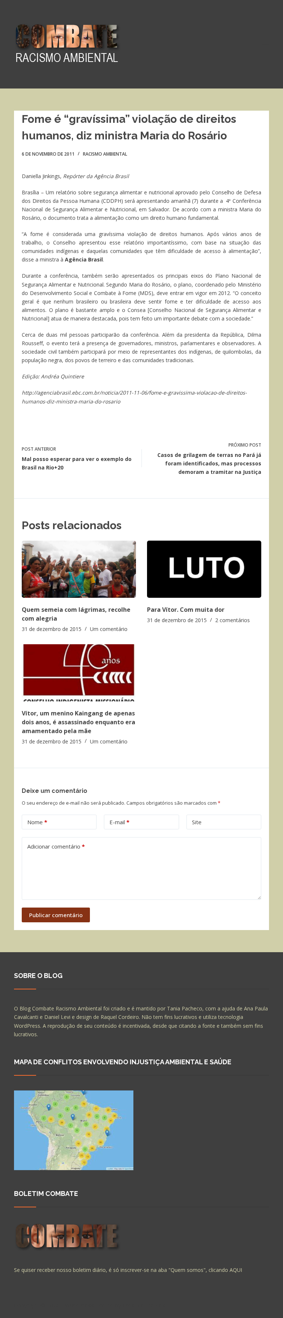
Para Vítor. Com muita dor (185, 610)
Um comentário (108, 628)
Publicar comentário (56, 915)
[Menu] (265, 44)
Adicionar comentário (56, 846)
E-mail (119, 822)
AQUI (236, 1269)
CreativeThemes (144, 1305)
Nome (37, 822)
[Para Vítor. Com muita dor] (204, 569)
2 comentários (232, 620)
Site (197, 822)
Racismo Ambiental (105, 154)
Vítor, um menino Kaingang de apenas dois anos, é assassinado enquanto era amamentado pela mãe (78, 722)
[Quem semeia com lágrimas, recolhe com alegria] (79, 569)
